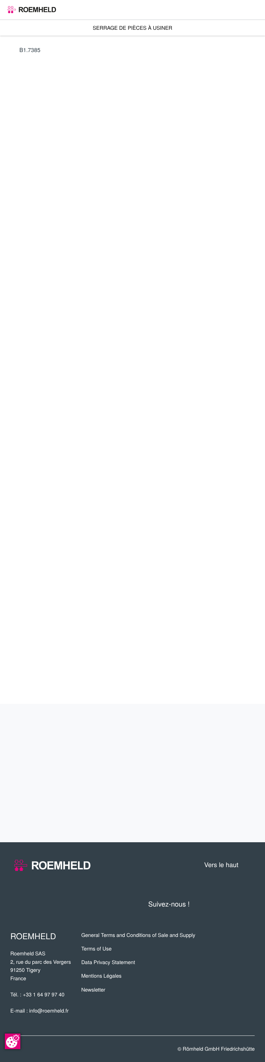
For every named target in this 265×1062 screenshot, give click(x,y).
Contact (234, 796)
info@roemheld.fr (49, 1010)
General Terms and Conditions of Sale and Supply (138, 935)
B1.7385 (29, 50)
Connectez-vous (221, 232)
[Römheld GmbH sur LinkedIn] (222, 903)
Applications (223, 750)
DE (204, 167)
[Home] (31, 9)
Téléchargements (209, 818)
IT (249, 167)
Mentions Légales (101, 975)
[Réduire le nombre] (215, 331)
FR (189, 167)
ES (234, 167)
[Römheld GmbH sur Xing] (235, 903)
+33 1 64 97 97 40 (44, 994)
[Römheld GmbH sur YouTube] (206, 903)
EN (219, 167)
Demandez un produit (206, 351)
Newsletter (93, 989)
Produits (232, 727)
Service (235, 773)
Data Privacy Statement (108, 962)
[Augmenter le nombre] (250, 331)
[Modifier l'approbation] (12, 1041)
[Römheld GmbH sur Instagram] (249, 903)
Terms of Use (96, 948)
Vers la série (206, 283)
